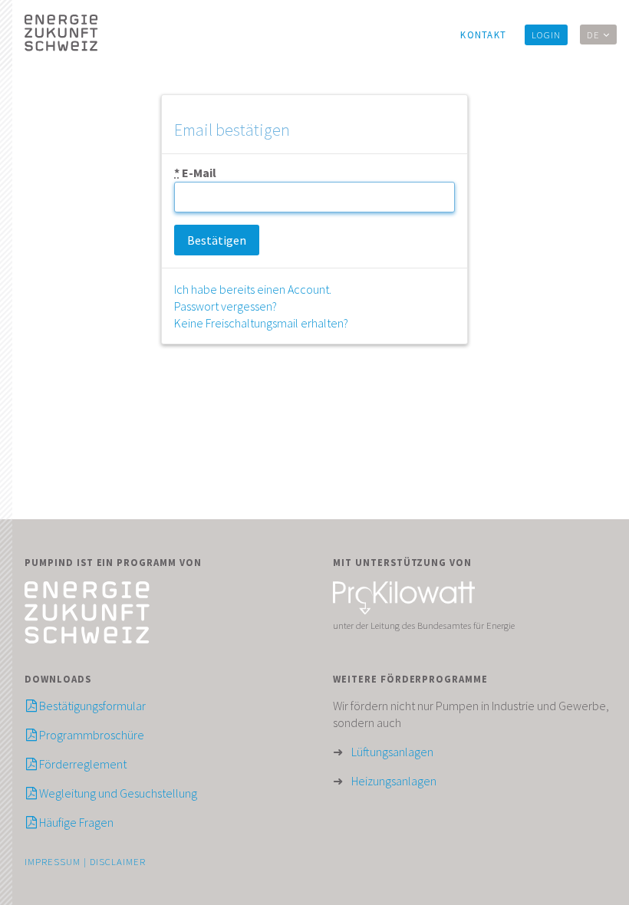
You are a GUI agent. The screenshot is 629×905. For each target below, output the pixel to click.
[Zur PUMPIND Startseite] (87, 35)
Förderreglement (82, 764)
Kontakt (483, 34)
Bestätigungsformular (91, 705)
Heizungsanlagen (393, 780)
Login (546, 34)
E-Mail (195, 172)
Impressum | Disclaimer (85, 861)
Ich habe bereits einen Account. (252, 289)
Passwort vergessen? (225, 306)
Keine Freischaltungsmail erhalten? (261, 323)
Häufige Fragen (75, 822)
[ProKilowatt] (404, 610)
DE (595, 34)
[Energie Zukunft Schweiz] (87, 639)
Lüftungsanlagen (392, 751)
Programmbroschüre (90, 734)
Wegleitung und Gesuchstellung (117, 793)
